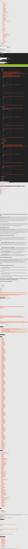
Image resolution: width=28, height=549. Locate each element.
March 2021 (2, 379)
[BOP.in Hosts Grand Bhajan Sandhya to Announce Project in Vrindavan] (7, 82)
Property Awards (3, 493)
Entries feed (3, 510)
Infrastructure (4, 8)
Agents (5, 144)
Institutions (4, 9)
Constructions (4, 5)
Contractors (11, 72)
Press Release (4, 28)
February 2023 (3, 364)
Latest (2, 182)
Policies (21, 108)
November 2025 (3, 343)
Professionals (15, 146)
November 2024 (3, 351)
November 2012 (3, 445)
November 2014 (3, 429)
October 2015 (3, 422)
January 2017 (3, 412)
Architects (4, 3)
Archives (2, 454)
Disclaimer (3, 546)
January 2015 (3, 428)
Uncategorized (3, 505)
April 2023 (2, 363)
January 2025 (3, 350)
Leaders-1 (4, 39)
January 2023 (3, 365)
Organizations (4, 15)
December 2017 (3, 405)
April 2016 (2, 418)
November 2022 (3, 366)
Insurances (5, 76)
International (14, 73)
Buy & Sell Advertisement (4, 458)
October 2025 (3, 344)
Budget (4, 16)
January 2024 (3, 357)
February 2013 (3, 443)
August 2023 (3, 360)
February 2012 (3, 446)
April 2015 (2, 426)
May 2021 (2, 378)
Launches (4, 12)
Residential (4, 42)
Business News (3, 176)
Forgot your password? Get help (3, 60)
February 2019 (3, 396)
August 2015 (3, 423)
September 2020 (3, 383)
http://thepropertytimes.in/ (3, 296)
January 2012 (3, 447)
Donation (2, 44)
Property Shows (3, 494)
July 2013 (2, 440)
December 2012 (3, 444)
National (4, 14)
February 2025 (3, 349)
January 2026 (3, 342)
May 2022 (2, 370)
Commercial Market (4, 463)
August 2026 (3, 338)
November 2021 (3, 374)
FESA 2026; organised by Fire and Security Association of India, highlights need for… (13, 125)
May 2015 (2, 425)
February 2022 (3, 372)
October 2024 (3, 352)
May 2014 (2, 433)
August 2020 (3, 384)
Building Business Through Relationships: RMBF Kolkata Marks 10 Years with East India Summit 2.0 (14, 328)
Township (2, 504)
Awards (4, 23)
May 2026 (2, 340)
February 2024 (3, 356)
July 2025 (2, 346)
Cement (4, 17)
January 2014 (3, 436)
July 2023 (2, 361)
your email (8, 62)
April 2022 (2, 371)
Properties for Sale (5, 41)
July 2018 (2, 400)
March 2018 (2, 403)
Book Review (4, 24)
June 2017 (2, 409)
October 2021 (3, 375)
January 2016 (3, 420)
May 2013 (2, 441)
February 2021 (3, 380)
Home (2, 1)
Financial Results (3, 470)
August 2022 (3, 368)
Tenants (2, 503)
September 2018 (3, 399)
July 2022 (2, 369)
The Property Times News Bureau (4, 188)
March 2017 (2, 411)
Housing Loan (4, 19)
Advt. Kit (2, 43)
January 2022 (3, 373)
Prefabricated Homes (4, 489)
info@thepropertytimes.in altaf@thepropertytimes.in (7, 517)
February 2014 (3, 435)
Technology (3, 502)
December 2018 (3, 397)
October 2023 (3, 359)
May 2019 (2, 394)
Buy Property (4, 36)
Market (7, 75)
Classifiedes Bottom (4, 461)
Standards (2, 500)
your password (8, 47)
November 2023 (3, 358)
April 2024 (2, 355)
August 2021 (3, 376)
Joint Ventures (4, 11)
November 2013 (3, 437)
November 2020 (3, 382)
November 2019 (3, 390)
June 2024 (2, 354)
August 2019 (3, 392)
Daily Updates (3, 29)
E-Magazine (2, 467)
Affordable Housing (4, 452)
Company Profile (5, 37)
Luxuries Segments (5, 13)
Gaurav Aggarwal (3, 285)
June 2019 (2, 393)
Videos (4, 31)
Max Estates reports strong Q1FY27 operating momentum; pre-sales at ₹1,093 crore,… (13, 174)
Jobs (3, 38)
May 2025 (2, 347)
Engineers (4, 7)
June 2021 (2, 377)
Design (4, 6)
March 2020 (2, 387)
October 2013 (3, 438)
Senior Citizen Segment (4, 499)
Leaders (7, 146)
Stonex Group (3, 286)
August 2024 (3, 353)
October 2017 (3, 406)
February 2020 (3, 388)
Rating (3, 20)
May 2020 (2, 386)
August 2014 (3, 431)
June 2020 (2, 385)
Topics (2, 2)
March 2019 (2, 395)
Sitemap (2, 547)
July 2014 (2, 432)
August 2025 (3, 345)
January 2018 (3, 404)
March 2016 (2, 419)
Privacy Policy (3, 545)
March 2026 (2, 341)
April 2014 (2, 434)
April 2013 (2, 442)
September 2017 (3, 407)
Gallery (4, 26)
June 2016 (2, 417)
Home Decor (4, 18)
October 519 (3, 448)
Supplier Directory (5, 35)
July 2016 (2, 416)
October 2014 (3, 430)
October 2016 (3, 414)
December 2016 (3, 413)
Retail (19, 76)
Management (2, 22)
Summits (2, 501)
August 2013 (3, 439)
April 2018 (2, 402)
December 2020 (3, 381)
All (3, 108)
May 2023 (2, 362)
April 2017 (2, 410)
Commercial (18, 145)
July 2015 (2, 424)
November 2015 (3, 421)
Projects (2, 492)
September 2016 (3, 415)
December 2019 (3, 389)
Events (15, 108)
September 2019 (3, 391)
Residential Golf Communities (6, 21)
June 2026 (2, 339)
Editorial (4, 25)
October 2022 (3, 367)
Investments (4, 10)
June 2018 (2, 401)
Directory (2, 32)
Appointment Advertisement (6, 34)
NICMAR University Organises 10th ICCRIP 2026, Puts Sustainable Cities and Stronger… (13, 96)
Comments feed (3, 511)
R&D (1, 495)
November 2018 (3, 398)
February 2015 (3, 427)
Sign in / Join (2, 55)
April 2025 (2, 348)
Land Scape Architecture (4, 479)
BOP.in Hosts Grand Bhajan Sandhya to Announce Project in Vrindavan (11, 84)
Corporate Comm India (17, 548)
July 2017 (2, 408)
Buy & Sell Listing (5, 33)
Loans (3, 40)
